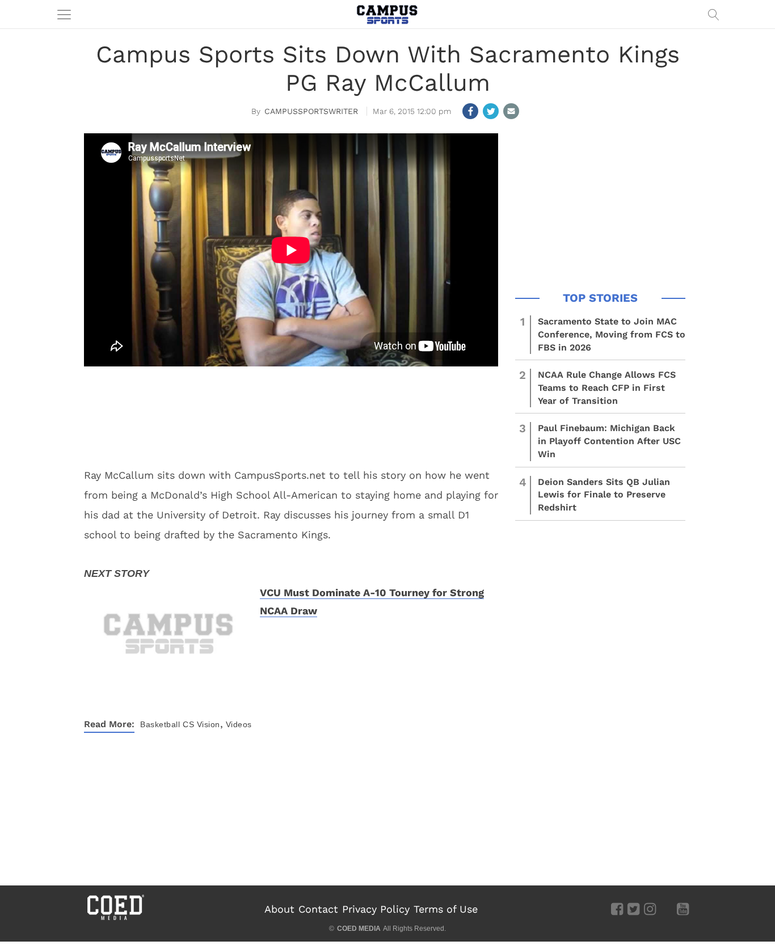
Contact (318, 909)
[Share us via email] (511, 111)
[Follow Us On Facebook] (617, 908)
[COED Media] (115, 919)
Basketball (160, 724)
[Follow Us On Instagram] (650, 908)
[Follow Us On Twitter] (633, 908)
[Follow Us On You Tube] (683, 908)
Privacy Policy (376, 909)
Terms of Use (446, 909)
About (279, 909)
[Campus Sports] (387, 14)
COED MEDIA (359, 929)
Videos (239, 724)
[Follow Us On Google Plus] (666, 908)
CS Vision (201, 724)
